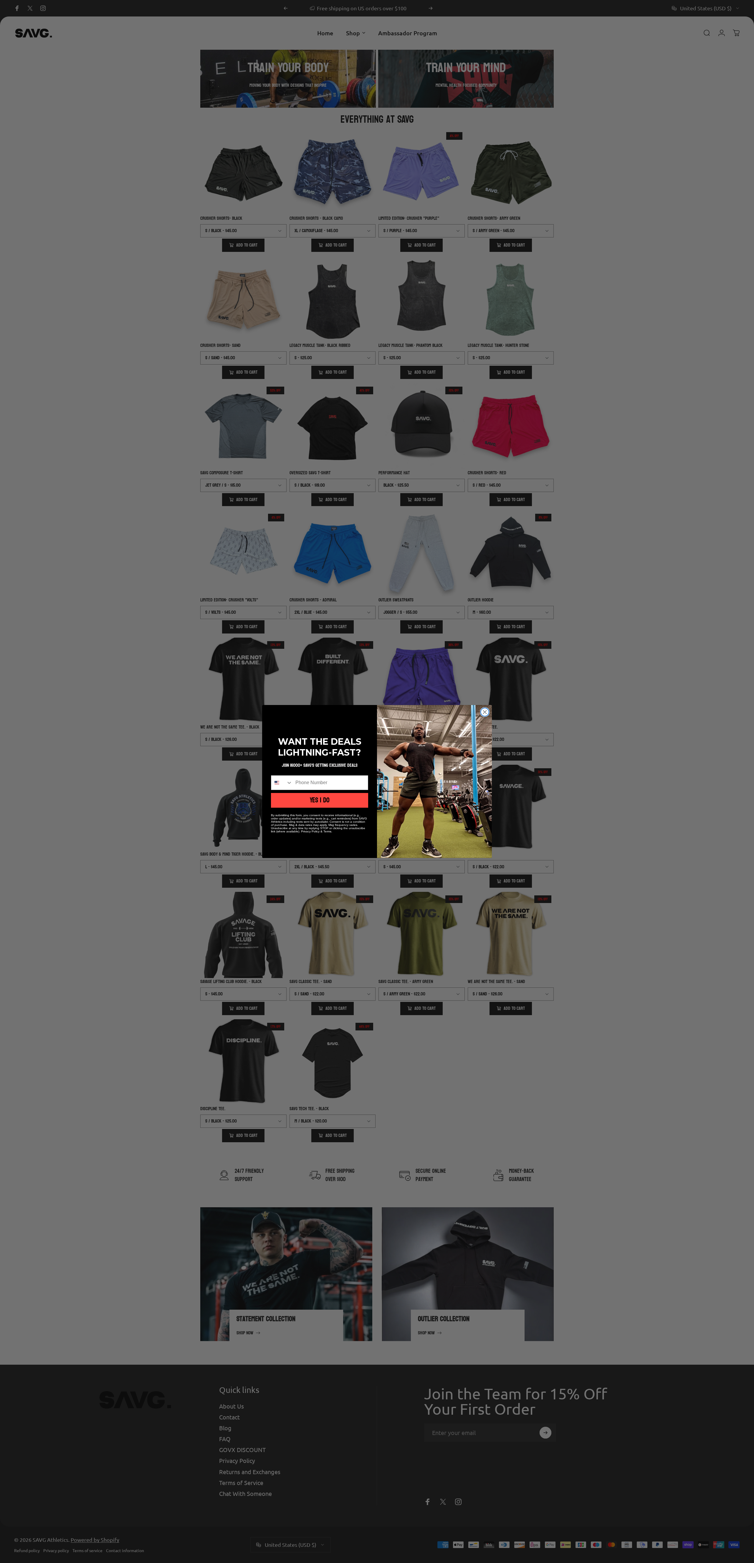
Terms (327, 831)
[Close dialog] (485, 712)
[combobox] (281, 783)
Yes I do (320, 800)
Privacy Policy (310, 831)
